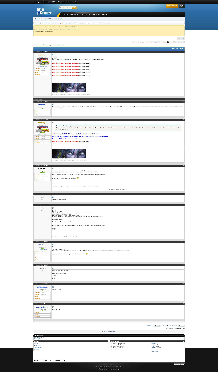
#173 (183, 119)
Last (182, 42)
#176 (183, 204)
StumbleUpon (39, 347)
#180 (183, 303)
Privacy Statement (55, 360)
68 (176, 42)
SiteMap (45, 360)
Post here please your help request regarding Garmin (51, 45)
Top (183, 328)
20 (172, 42)
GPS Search (85, 14)
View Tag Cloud (38, 338)
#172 (183, 101)
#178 (183, 265)
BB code (154, 343)
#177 (183, 241)
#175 (183, 194)
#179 (183, 283)
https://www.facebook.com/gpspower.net (70, 29)
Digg (37, 343)
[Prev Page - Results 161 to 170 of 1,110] (159, 42)
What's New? (74, 14)
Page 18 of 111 (150, 42)
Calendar (41, 18)
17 (166, 42)
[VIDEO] (153, 347)
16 (163, 42)
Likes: (180, 38)
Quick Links (59, 18)
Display (181, 48)
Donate (104, 14)
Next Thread (113, 331)
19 (170, 42)
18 (168, 42)
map (39, 337)
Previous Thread (106, 331)
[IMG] (153, 346)
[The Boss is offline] (42, 249)
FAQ (35, 18)
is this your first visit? (47, 2)
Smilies (153, 344)
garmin (36, 337)
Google (37, 349)
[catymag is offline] (42, 66)
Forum (66, 14)
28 (174, 42)
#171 (183, 51)
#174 (183, 165)
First (157, 42)
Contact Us (37, 360)
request (42, 337)
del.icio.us (38, 345)
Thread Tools (175, 48)
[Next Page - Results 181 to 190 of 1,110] (179, 42)
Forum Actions (49, 18)
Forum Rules (96, 14)
